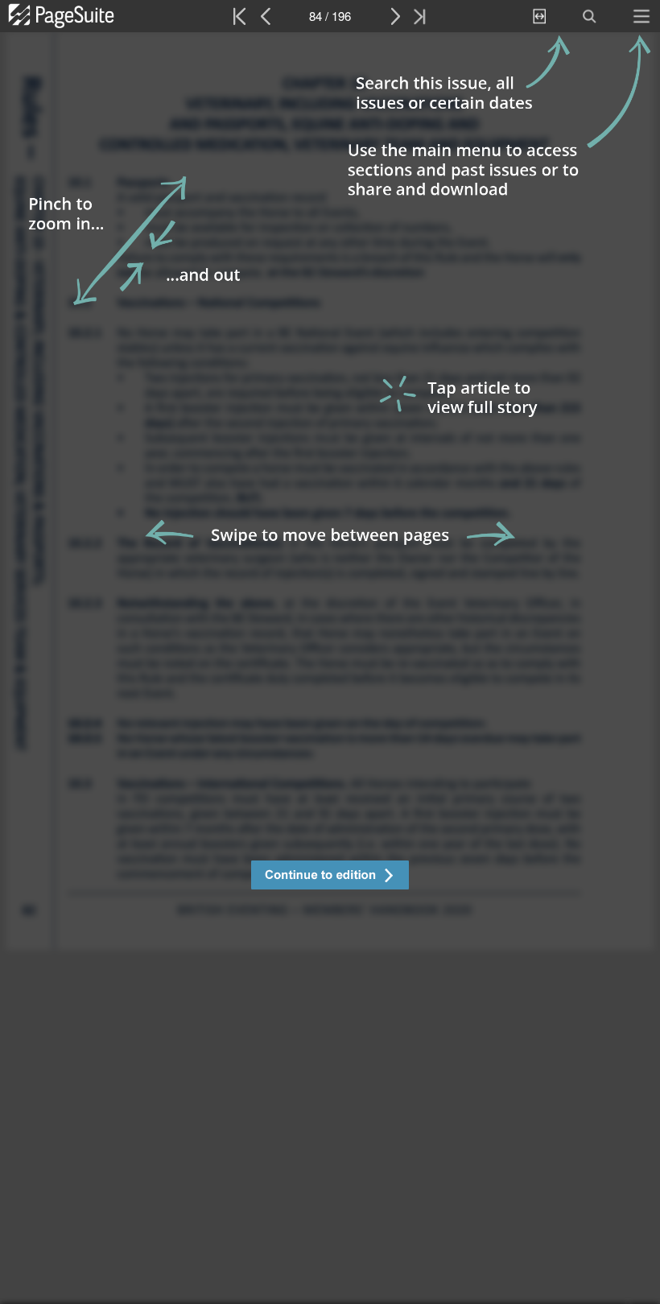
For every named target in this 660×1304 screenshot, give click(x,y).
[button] (330, 877)
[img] (330, 668)
